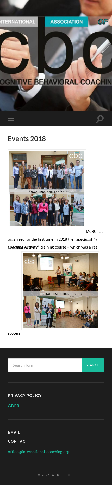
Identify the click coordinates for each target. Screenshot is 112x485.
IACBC (56, 16)
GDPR (13, 405)
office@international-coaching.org (39, 451)
